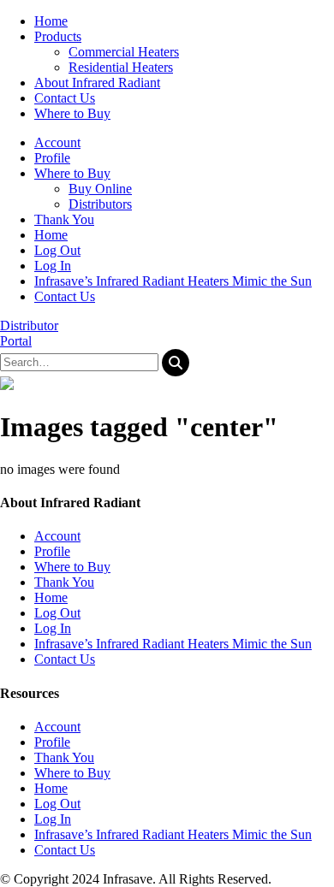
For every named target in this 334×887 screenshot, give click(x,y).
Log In (52, 265)
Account (57, 142)
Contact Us (64, 296)
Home (51, 235)
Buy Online (100, 188)
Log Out (57, 250)
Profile (52, 158)
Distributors (100, 204)
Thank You (64, 219)
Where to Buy (72, 173)
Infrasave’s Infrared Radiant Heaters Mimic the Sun (173, 281)
